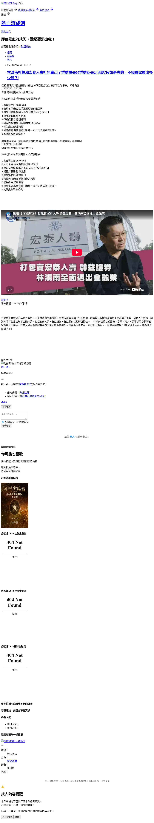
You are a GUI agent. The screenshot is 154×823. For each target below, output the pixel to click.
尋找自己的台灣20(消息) (32, 396)
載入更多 (6, 407)
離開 (17, 817)
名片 (9, 60)
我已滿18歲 (7, 817)
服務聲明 (105, 781)
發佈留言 (6, 426)
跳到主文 (6, 31)
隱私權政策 (94, 781)
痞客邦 (22, 384)
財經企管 (24, 392)
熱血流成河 (13, 23)
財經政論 (26, 46)
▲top (4, 401)
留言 (29, 384)
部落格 (10, 56)
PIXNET (54, 781)
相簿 (9, 52)
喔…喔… (6, 367)
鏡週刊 (4, 300)
